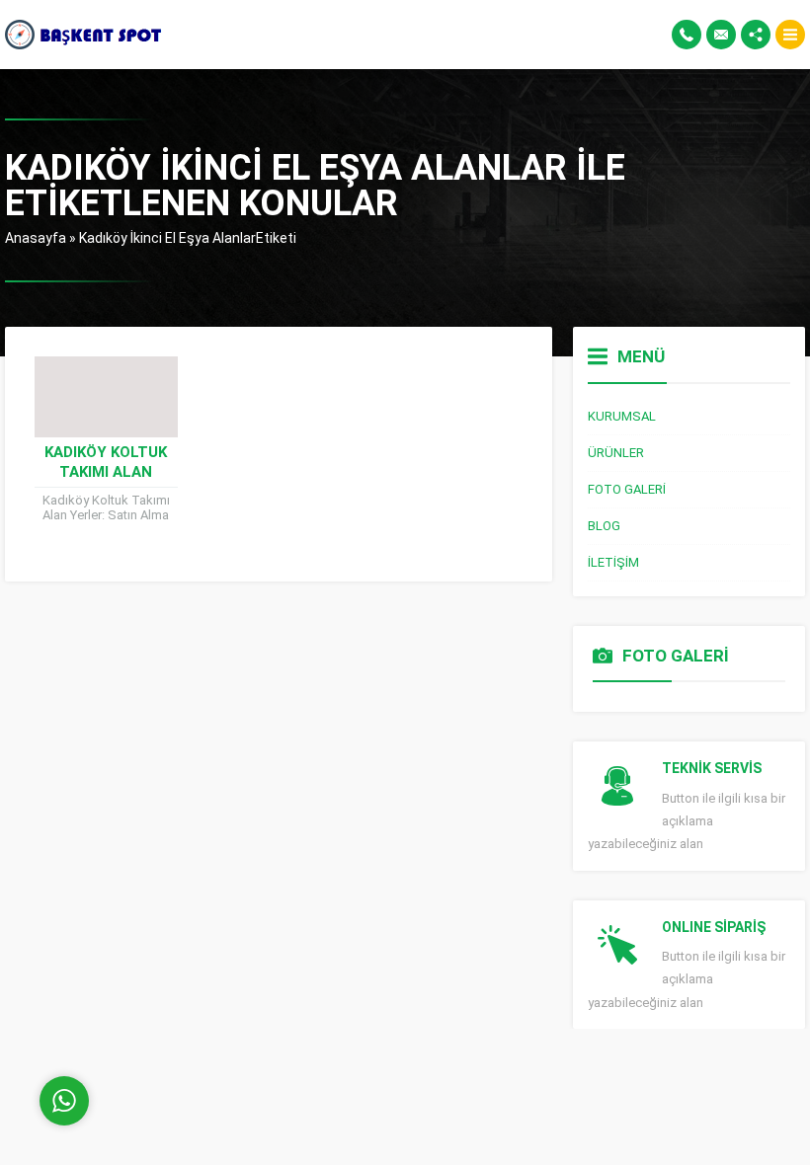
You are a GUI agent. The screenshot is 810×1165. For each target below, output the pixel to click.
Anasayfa (35, 238)
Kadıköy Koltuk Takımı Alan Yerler (105, 472)
